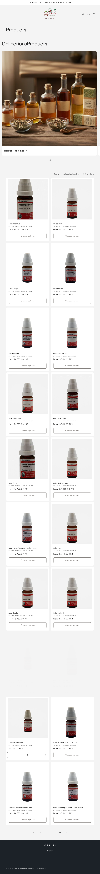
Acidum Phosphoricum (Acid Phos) (68, 808)
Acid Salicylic (59, 613)
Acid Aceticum (59, 418)
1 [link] (33, 832)
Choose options (28, 236)
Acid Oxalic (13, 613)
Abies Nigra (13, 289)
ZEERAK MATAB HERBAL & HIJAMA (23, 868)
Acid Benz (13, 483)
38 (60, 832)
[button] (5, 14)
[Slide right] (55, 160)
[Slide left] (44, 160)
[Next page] (66, 832)
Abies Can (57, 224)
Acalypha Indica (60, 353)
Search (50, 851)
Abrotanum (58, 289)
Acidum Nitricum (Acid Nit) (20, 808)
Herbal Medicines (14, 150)
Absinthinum (14, 353)
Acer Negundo (15, 418)
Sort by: (57, 174)
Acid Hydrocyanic (60, 483)
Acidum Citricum (16, 743)
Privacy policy (41, 868)
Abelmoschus (14, 224)
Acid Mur (57, 548)
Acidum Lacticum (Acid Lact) (65, 743)
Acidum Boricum (15, 680)
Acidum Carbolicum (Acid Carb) (66, 680)
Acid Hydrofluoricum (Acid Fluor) (22, 548)
